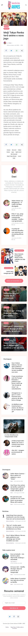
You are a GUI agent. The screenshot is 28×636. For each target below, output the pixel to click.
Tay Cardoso (13, 561)
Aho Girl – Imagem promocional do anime (18, 452)
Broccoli (14, 150)
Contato (14, 628)
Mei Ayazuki (14, 154)
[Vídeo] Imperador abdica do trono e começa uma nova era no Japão (18, 443)
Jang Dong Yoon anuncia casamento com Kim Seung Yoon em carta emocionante (15, 517)
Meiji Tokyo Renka (11, 156)
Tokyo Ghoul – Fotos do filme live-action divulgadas (13, 313)
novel (19, 156)
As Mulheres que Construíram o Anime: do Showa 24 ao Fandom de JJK (17, 407)
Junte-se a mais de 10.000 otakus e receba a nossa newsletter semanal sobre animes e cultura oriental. (14, 596)
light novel (18, 152)
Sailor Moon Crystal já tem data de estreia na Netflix (17, 580)
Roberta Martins (10, 521)
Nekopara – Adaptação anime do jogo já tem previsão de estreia (13, 328)
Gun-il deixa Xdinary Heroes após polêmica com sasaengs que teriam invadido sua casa (18, 367)
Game (8, 152)
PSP (14, 158)
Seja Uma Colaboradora (17, 627)
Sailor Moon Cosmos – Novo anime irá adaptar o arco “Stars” (17, 476)
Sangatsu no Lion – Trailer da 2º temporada (11, 295)
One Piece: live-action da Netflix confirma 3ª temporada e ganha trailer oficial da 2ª (17, 487)
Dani (10, 43)
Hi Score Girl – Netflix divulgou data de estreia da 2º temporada (17, 569)
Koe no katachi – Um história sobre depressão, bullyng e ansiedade (17, 556)
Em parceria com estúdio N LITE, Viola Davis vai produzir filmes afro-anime (17, 499)
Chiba (19, 150)
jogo (13, 152)
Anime (8, 150)
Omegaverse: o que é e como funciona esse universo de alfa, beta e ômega (17, 396)
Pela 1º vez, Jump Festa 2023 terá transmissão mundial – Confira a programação (17, 217)
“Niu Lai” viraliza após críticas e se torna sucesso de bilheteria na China (15, 527)
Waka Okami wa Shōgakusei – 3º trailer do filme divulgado (17, 203)
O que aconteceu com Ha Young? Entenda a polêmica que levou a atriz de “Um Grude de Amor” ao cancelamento (17, 382)
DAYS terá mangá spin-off (8, 272)
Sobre (7, 627)
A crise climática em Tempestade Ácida (11, 436)
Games (6, 26)
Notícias (6, 28)
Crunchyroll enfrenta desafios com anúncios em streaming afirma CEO (17, 232)
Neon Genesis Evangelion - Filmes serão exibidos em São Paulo (20, 257)
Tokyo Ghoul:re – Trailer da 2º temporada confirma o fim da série (13, 345)
